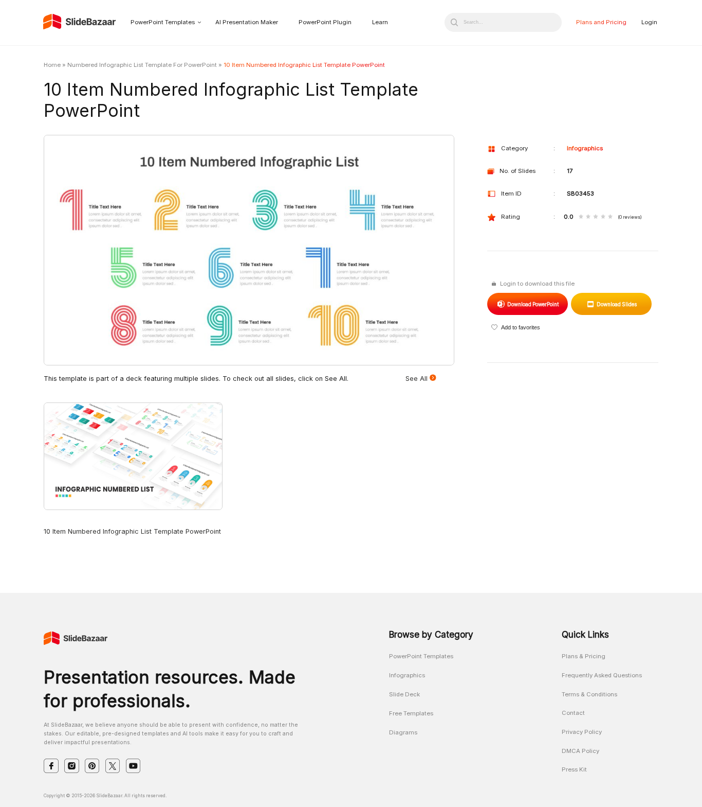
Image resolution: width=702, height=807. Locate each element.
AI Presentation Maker (246, 22)
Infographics (585, 148)
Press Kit (574, 769)
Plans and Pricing (601, 22)
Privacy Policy (582, 731)
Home (52, 64)
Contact (573, 712)
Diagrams (403, 732)
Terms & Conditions (589, 694)
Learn (380, 22)
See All (417, 378)
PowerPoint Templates (163, 22)
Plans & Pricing (583, 656)
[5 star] (610, 217)
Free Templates (411, 713)
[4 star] (603, 217)
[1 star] (581, 217)
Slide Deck (404, 694)
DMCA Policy (580, 751)
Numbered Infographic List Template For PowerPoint (142, 64)
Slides (616, 304)
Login (649, 22)
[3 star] (595, 217)
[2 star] (588, 217)
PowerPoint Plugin (325, 22)
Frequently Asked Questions (602, 675)
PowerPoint (532, 304)
